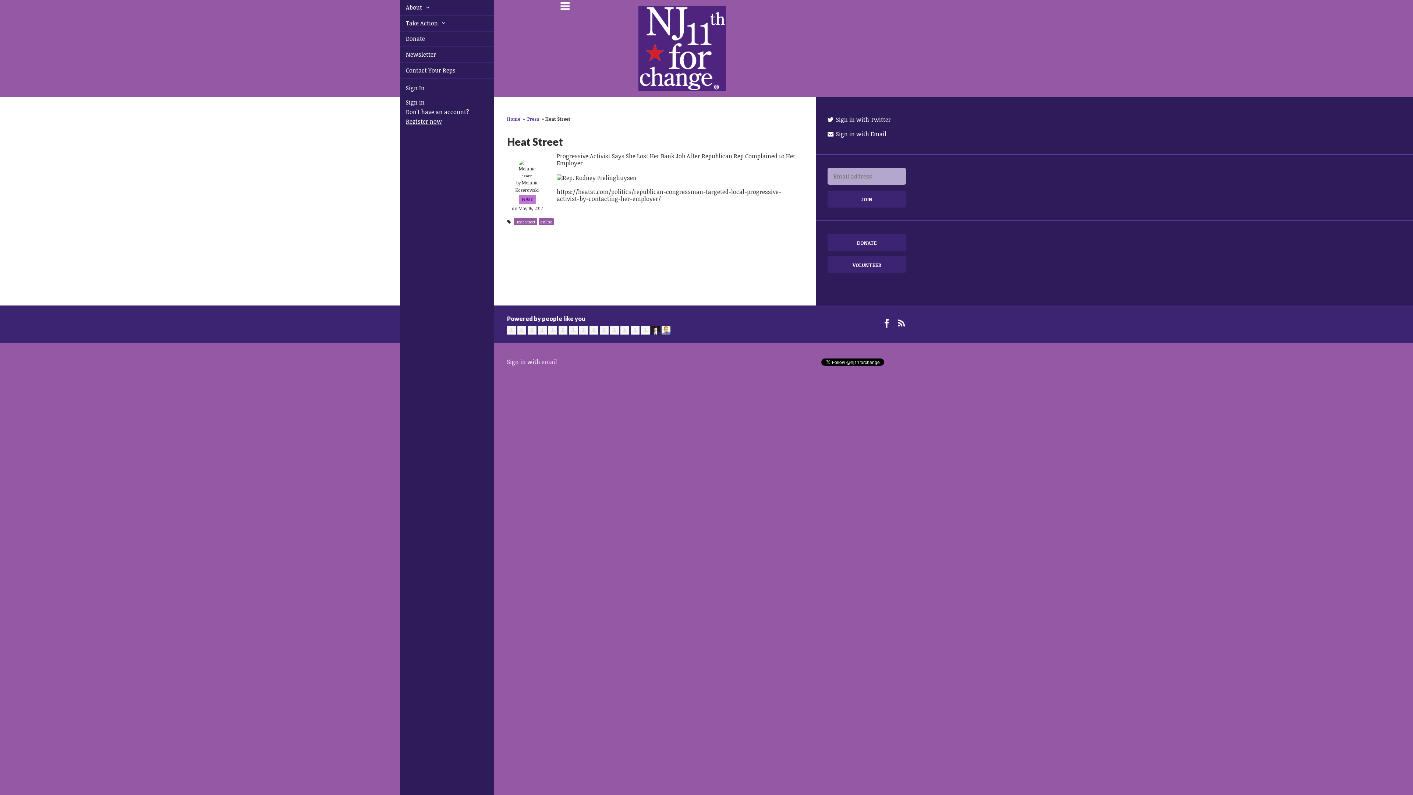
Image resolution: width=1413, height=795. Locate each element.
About (406, 7)
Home (513, 119)
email (549, 362)
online (546, 222)
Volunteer (867, 264)
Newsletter (412, 54)
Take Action (414, 23)
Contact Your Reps (422, 70)
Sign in (406, 102)
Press (533, 119)
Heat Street (525, 222)
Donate (407, 39)
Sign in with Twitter (863, 120)
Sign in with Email (860, 134)
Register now (415, 121)
